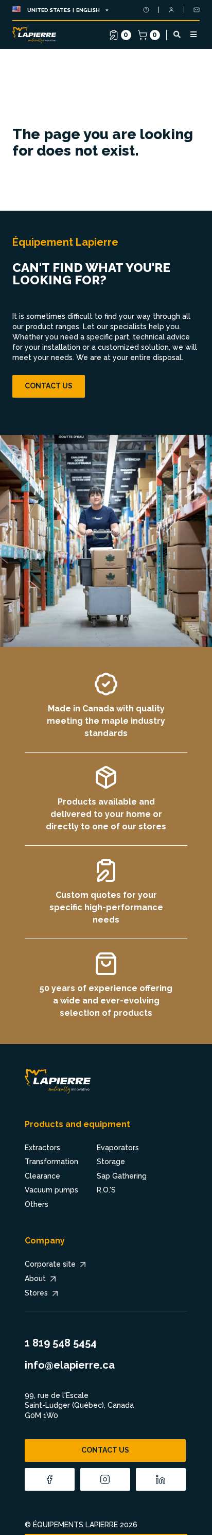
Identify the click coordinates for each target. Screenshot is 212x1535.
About (35, 1278)
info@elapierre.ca (70, 1365)
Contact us (49, 386)
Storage (111, 1161)
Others (36, 1204)
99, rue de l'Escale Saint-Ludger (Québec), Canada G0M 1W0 (79, 1405)
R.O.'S (106, 1190)
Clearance (42, 1176)
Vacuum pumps (51, 1190)
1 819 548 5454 (61, 1343)
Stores (36, 1293)
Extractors (42, 1148)
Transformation (51, 1161)
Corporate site (50, 1264)
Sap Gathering (122, 1176)
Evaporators (118, 1148)
